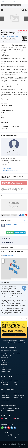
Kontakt (3, 393)
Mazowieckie (4, 382)
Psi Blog (14, 437)
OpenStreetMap (19, 278)
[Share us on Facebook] (5, 427)
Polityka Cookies (18, 397)
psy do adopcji (5, 362)
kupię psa (3, 360)
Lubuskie (16, 384)
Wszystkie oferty (20, 232)
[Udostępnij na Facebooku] (20, 215)
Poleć (14, 215)
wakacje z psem (5, 371)
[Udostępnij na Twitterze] (23, 215)
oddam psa (4, 364)
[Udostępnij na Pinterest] (26, 215)
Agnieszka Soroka (11, 224)
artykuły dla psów (6, 369)
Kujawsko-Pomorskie (6, 380)
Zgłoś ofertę (24, 318)
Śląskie (15, 382)
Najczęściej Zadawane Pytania (14, 435)
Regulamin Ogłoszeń (19, 395)
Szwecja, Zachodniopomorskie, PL (9, 36)
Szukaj (7, 433)
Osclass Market (5, 395)
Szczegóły (24, 220)
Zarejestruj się (17, 393)
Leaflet (13, 278)
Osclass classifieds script (13, 446)
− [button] (3, 262)
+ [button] (3, 260)
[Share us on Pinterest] (8, 427)
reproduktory (4, 357)
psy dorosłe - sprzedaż (7, 355)
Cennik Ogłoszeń (5, 397)
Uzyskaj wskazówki (8, 255)
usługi (2, 367)
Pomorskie (16, 380)
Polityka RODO (5, 400)
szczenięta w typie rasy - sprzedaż (10, 353)
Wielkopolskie (4, 384)
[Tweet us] (11, 427)
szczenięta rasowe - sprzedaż (9, 351)
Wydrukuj (6, 215)
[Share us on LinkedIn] (15, 427)
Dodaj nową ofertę (14, 335)
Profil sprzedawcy (9, 242)
